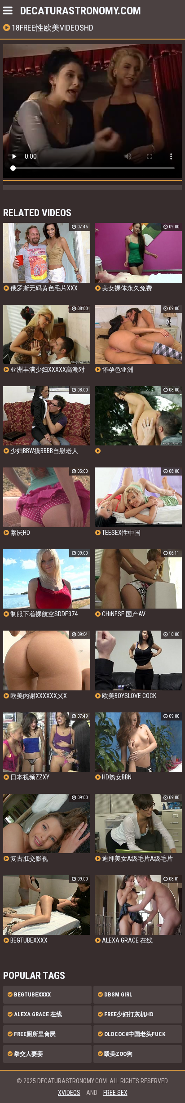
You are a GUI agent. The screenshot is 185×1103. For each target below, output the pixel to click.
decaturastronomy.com (80, 10)
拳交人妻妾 (28, 1053)
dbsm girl (117, 994)
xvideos (69, 1092)
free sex (115, 1092)
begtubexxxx (32, 994)
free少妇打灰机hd (128, 1014)
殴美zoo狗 (117, 1053)
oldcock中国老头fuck (134, 1034)
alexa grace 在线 (37, 1014)
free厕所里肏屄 (34, 1034)
